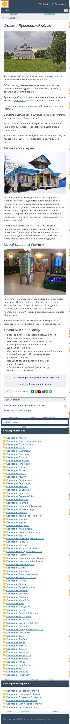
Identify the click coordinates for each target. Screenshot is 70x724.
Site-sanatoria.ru (10, 719)
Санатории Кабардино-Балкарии (24, 506)
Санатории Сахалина (17, 626)
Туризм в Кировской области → (35, 384)
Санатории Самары (17, 457)
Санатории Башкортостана (20, 587)
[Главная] (3, 17)
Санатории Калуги (16, 476)
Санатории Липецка (17, 541)
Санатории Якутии (16, 610)
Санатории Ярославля (18, 675)
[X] (39, 391)
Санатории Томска (16, 645)
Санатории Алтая (15, 447)
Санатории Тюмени (16, 649)
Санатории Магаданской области (24, 551)
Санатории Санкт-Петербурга (22, 623)
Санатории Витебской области (22, 707)
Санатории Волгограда (18, 450)
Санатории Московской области (23, 548)
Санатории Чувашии (17, 671)
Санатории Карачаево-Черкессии (24, 515)
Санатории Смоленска (18, 632)
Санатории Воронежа (17, 460)
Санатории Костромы (17, 525)
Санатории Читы (15, 668)
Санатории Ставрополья (19, 444)
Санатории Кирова (16, 522)
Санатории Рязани (16, 470)
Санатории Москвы (16, 545)
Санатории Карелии (17, 597)
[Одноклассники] (36, 391)
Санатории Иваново (17, 499)
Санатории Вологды (17, 493)
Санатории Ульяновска (18, 655)
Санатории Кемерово (17, 519)
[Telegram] (50, 391)
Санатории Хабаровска (18, 658)
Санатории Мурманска (18, 554)
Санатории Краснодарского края (23, 441)
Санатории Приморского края (22, 574)
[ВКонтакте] (32, 391)
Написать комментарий (19, 410)
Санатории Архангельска (19, 480)
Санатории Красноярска (19, 528)
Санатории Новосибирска (20, 564)
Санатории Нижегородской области (25, 558)
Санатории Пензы (16, 473)
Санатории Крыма (16, 438)
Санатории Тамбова (17, 639)
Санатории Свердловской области (24, 629)
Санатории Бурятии (17, 590)
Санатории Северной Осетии (22, 613)
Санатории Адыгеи (16, 584)
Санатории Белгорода (18, 483)
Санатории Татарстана (18, 616)
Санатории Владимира (18, 489)
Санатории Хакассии (17, 619)
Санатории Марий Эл (17, 600)
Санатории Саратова (17, 454)
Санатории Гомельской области (23, 694)
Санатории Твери (15, 642)
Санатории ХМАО (15, 662)
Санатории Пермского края (21, 577)
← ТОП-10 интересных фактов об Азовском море (35, 377)
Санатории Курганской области (23, 532)
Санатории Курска (16, 535)
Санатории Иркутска (17, 502)
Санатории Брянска (17, 486)
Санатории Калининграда (20, 509)
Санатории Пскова (16, 580)
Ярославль (19, 100)
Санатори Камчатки (16, 512)
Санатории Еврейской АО (20, 496)
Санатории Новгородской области (24, 561)
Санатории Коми (15, 603)
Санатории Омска (16, 567)
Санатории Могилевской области (24, 703)
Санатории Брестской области (22, 690)
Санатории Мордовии (18, 606)
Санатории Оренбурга (18, 571)
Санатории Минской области (21, 700)
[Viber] (43, 391)
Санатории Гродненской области (24, 697)
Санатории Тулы (15, 636)
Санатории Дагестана (18, 593)
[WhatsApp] (46, 391)
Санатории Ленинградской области (25, 538)
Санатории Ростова (16, 467)
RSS (64, 406)
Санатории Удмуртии (17, 652)
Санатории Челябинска (18, 665)
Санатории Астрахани (18, 463)
